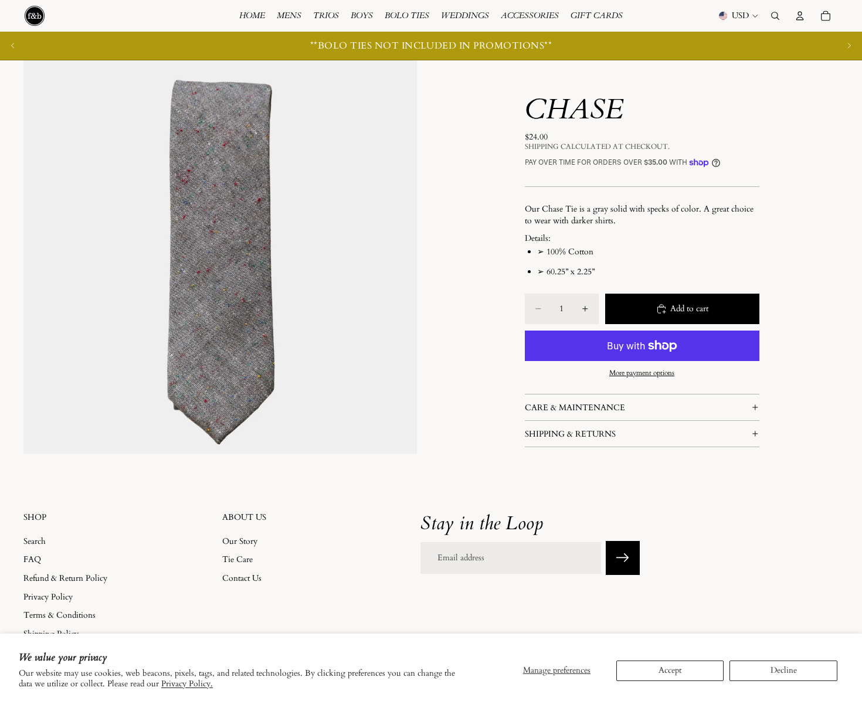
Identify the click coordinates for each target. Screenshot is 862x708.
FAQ (32, 559)
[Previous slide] (13, 46)
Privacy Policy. (187, 683)
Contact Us (242, 578)
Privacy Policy (48, 596)
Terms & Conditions (59, 615)
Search (34, 540)
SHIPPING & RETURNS (570, 434)
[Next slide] (849, 46)
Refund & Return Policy (65, 578)
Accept (670, 670)
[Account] (800, 16)
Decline (784, 670)
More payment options (641, 372)
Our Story (239, 540)
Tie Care (237, 559)
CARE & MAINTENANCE (575, 407)
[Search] (775, 16)
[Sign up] (623, 558)
